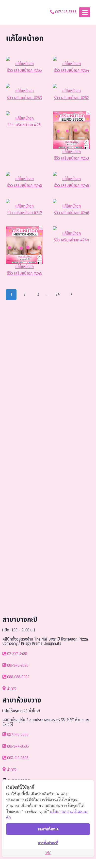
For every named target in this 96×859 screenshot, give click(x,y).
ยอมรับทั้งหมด (48, 829)
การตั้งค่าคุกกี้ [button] (48, 843)
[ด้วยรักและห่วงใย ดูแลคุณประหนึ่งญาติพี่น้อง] (18, 12)
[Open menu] (84, 12)
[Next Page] (71, 294)
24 (58, 294)
